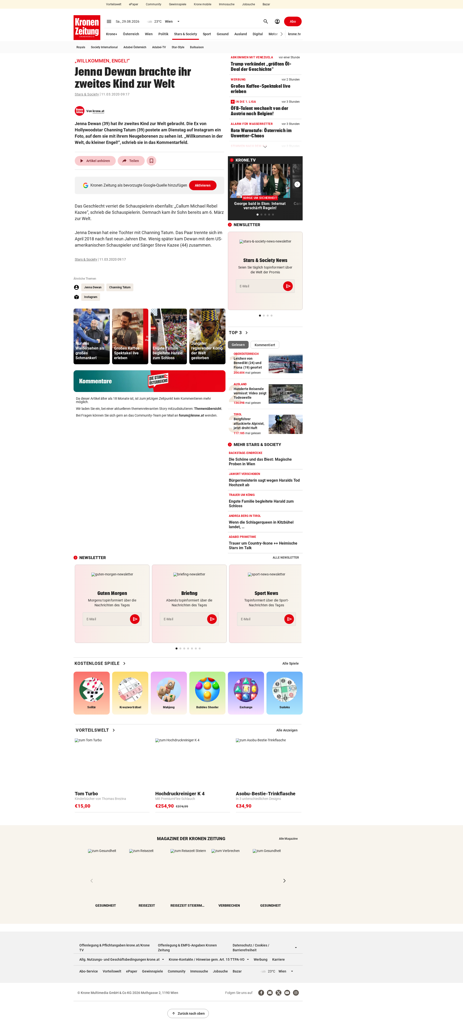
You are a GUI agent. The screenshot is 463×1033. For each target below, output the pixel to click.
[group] (92, 336)
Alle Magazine (288, 838)
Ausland (240, 34)
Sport (207, 34)
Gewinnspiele (177, 4)
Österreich (131, 34)
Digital (258, 34)
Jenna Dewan (93, 287)
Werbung (260, 959)
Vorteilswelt (113, 4)
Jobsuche (248, 4)
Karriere (278, 959)
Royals (80, 47)
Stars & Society (185, 34)
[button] (282, 34)
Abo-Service (88, 971)
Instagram (90, 297)
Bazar (266, 4)
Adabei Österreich (134, 47)
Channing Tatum (119, 287)
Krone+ (111, 34)
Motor (273, 34)
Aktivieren (203, 185)
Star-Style (178, 47)
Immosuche (226, 4)
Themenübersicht (207, 409)
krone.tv (294, 34)
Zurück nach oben (188, 1013)
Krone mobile (202, 4)
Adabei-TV (159, 47)
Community (153, 4)
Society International (104, 47)
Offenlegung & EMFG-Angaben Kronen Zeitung (187, 947)
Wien (149, 34)
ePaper (133, 4)
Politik (163, 34)
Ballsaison (197, 47)
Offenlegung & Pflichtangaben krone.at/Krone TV (114, 947)
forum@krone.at (191, 415)
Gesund (223, 34)
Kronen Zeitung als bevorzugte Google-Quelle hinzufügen (150, 185)
